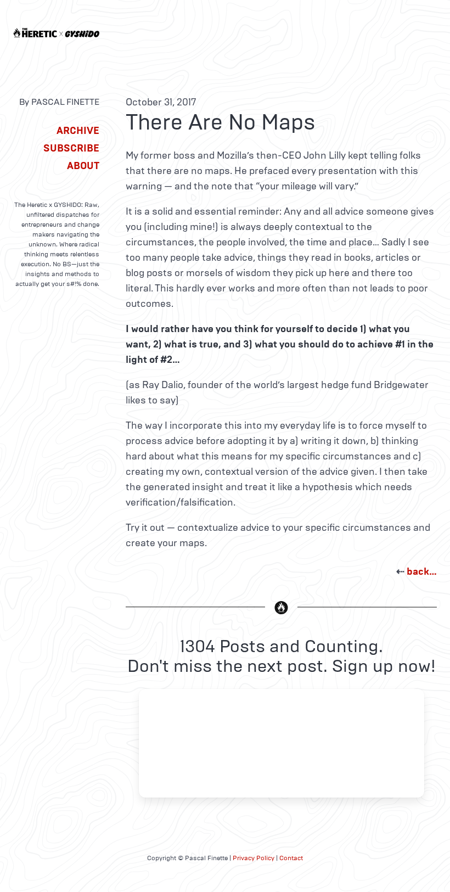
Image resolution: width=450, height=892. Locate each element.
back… (422, 571)
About (83, 166)
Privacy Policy (253, 858)
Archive (78, 131)
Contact (291, 858)
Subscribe (71, 148)
